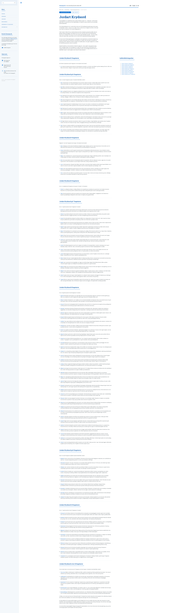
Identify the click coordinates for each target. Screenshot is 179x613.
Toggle (21, 2)
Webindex (4, 16)
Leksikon (4, 19)
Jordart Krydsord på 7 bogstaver (128, 68)
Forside (62, 9)
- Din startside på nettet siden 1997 (70, 5)
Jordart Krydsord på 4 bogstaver (128, 64)
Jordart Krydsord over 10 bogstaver (128, 74)
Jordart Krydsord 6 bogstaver (127, 67)
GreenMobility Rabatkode (7, 24)
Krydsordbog (67, 9)
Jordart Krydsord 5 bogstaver (127, 66)
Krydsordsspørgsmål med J (75, 9)
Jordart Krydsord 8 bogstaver (127, 70)
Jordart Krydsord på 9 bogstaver (128, 71)
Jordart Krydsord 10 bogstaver (127, 72)
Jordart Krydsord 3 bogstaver (127, 63)
